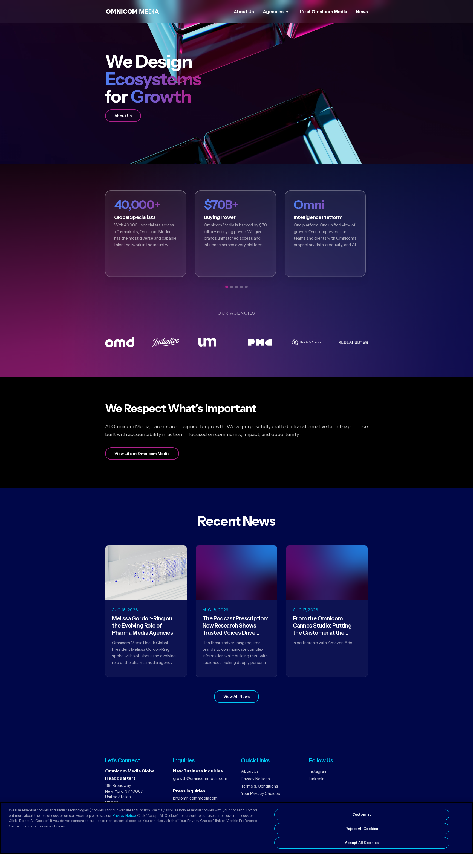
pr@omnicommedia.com (195, 798)
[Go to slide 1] (226, 287)
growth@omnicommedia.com (200, 778)
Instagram (318, 771)
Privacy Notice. (124, 815)
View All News (236, 696)
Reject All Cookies (361, 828)
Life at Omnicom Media (322, 11)
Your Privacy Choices (260, 793)
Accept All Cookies (362, 842)
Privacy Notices (255, 778)
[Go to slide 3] (236, 287)
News (362, 11)
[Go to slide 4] (241, 287)
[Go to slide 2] (231, 287)
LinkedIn (316, 778)
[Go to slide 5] (246, 287)
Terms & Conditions (259, 786)
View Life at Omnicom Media (142, 453)
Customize (361, 814)
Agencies (273, 11)
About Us (244, 11)
